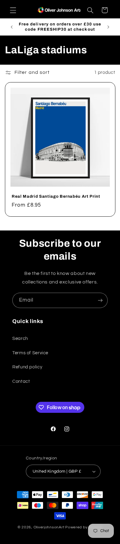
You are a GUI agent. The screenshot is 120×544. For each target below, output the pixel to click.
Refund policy (27, 367)
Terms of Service (30, 353)
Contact (21, 381)
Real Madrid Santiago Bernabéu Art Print (56, 196)
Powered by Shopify (83, 527)
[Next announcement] (108, 27)
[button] (13, 10)
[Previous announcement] (11, 27)
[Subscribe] (100, 300)
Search (20, 338)
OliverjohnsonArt (49, 527)
